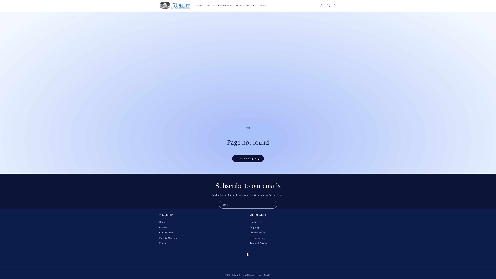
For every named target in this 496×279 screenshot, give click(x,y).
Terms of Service (258, 243)
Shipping (254, 227)
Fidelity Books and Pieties (243, 275)
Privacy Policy (257, 232)
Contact (163, 227)
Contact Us (255, 222)
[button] (321, 5)
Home (162, 222)
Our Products (166, 232)
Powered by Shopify (262, 275)
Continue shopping (248, 158)
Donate (163, 243)
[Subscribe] (273, 204)
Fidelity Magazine (168, 238)
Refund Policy (257, 238)
